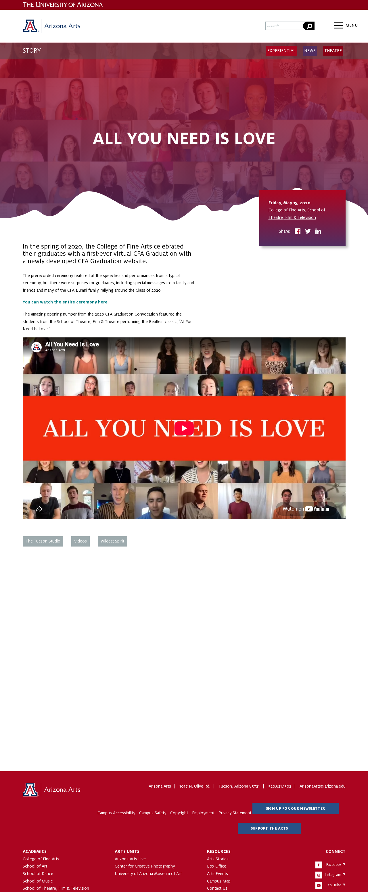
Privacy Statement (234, 813)
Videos (80, 541)
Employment (203, 813)
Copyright (179, 813)
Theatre (333, 50)
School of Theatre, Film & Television (56, 888)
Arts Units (127, 851)
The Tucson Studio (43, 541)
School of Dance (38, 873)
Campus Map (219, 881)
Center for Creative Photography (145, 866)
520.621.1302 (279, 786)
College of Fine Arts (287, 210)
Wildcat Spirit (112, 541)
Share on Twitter (308, 232)
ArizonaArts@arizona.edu (323, 786)
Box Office (216, 866)
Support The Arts (269, 828)
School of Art (35, 866)
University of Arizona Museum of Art (148, 873)
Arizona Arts (51, 26)
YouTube (334, 885)
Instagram (333, 875)
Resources (219, 851)
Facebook (333, 865)
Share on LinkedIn (318, 232)
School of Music (38, 881)
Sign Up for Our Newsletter (295, 809)
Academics (35, 851)
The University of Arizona (51, 790)
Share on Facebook (297, 232)
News (310, 50)
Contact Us (217, 888)
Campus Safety (152, 813)
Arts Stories (218, 859)
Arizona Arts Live (130, 859)
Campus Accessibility (116, 813)
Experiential (281, 50)
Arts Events (217, 873)
